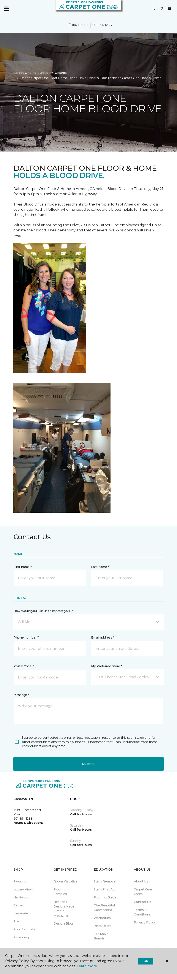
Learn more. (87, 966)
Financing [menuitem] (21, 937)
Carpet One (22, 73)
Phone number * (26, 637)
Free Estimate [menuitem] (24, 929)
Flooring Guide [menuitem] (105, 897)
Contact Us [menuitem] (142, 902)
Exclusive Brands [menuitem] (101, 936)
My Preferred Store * (106, 666)
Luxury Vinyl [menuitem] (23, 889)
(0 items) (169, 8)
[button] (153, 8)
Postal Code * (23, 666)
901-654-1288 (102, 25)
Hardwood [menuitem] (21, 897)
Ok (146, 961)
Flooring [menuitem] (19, 881)
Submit (88, 764)
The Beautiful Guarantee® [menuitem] (104, 907)
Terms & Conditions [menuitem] (142, 912)
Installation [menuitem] (102, 926)
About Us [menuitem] (141, 881)
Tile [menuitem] (16, 921)
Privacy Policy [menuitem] (145, 922)
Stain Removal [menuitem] (105, 881)
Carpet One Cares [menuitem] (143, 891)
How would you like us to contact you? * (43, 610)
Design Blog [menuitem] (63, 923)
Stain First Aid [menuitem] (104, 889)
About (43, 73)
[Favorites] (161, 8)
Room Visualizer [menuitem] (66, 881)
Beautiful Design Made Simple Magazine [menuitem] (64, 908)
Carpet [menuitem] (18, 905)
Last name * (100, 566)
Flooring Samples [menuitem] (60, 891)
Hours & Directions (28, 823)
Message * (21, 694)
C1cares (61, 73)
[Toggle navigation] (6, 8)
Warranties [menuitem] (102, 918)
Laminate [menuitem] (20, 913)
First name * (22, 566)
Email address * (102, 637)
